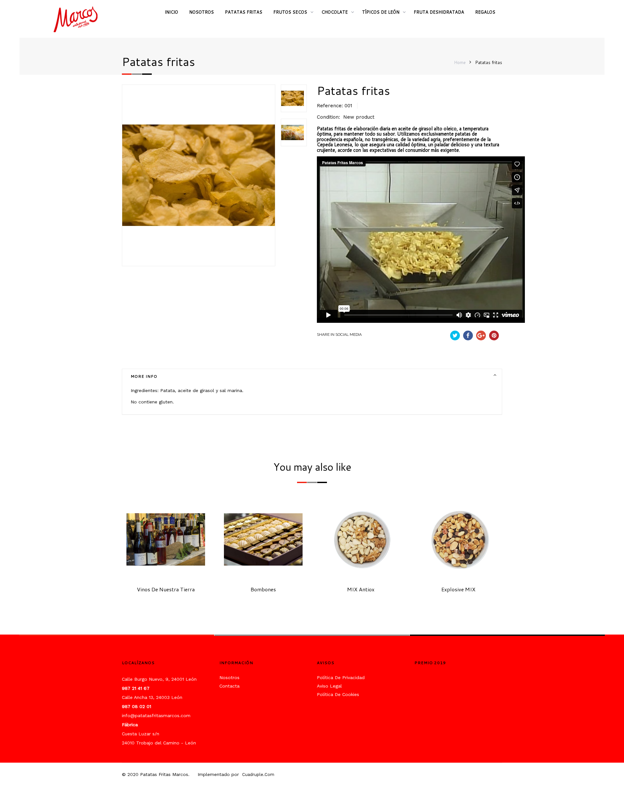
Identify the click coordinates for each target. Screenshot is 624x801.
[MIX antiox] (360, 539)
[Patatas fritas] (294, 98)
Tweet (455, 335)
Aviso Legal (329, 686)
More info (144, 376)
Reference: (330, 106)
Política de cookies (338, 694)
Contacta (229, 686)
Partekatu (468, 335)
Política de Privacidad (341, 677)
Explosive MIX (458, 589)
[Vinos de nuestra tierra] (165, 539)
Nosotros (229, 677)
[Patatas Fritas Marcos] (78, 19)
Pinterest (494, 335)
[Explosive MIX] (458, 539)
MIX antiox (360, 589)
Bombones (263, 589)
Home (460, 62)
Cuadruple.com (258, 774)
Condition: (328, 117)
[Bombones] (263, 539)
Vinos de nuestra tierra (166, 589)
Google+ (481, 335)
